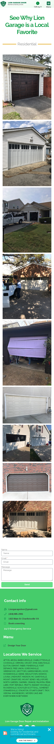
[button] (49, 730)
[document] (27, 372)
